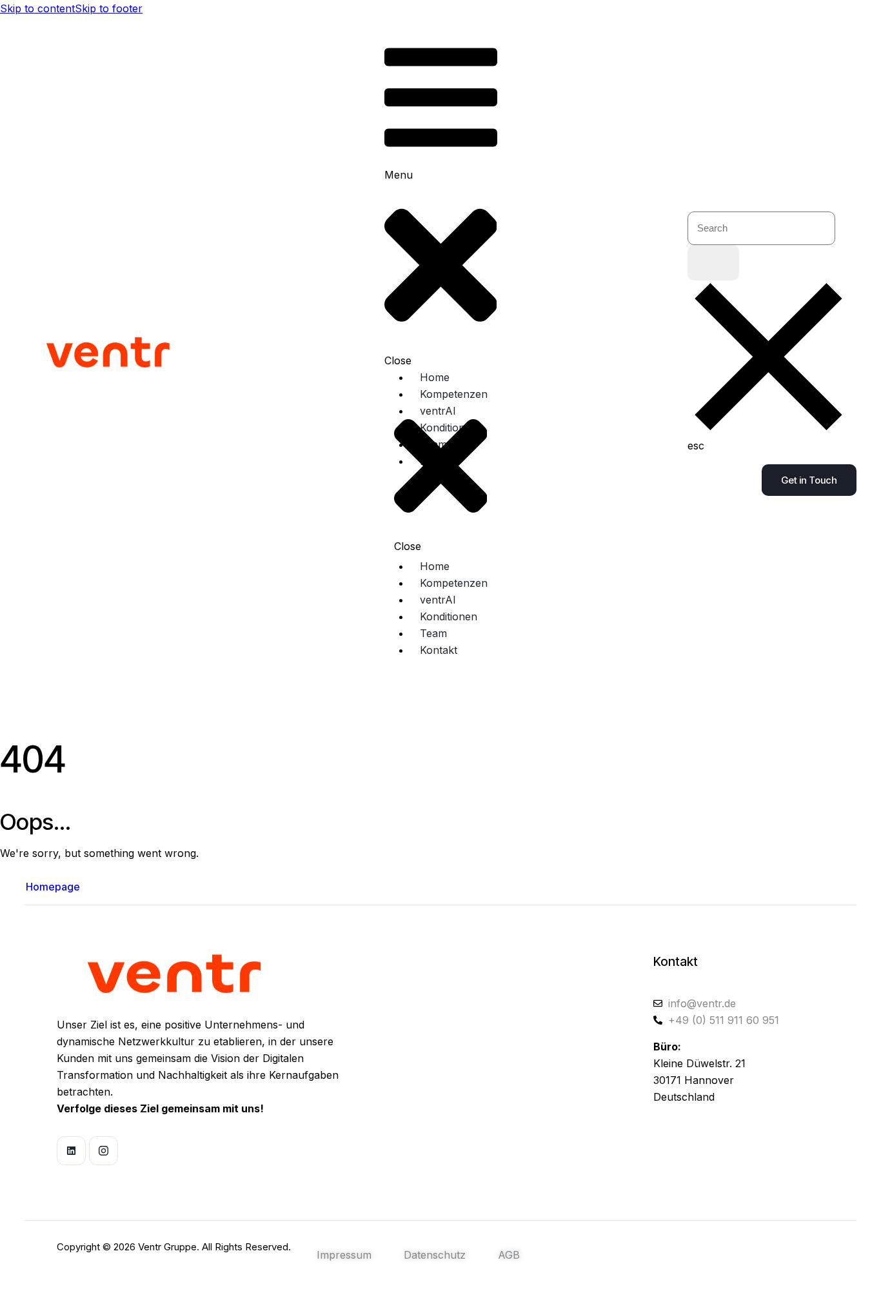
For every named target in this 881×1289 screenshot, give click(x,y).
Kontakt (675, 961)
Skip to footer (109, 8)
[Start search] (713, 262)
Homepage (53, 886)
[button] (440, 201)
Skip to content (37, 8)
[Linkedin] (71, 1150)
